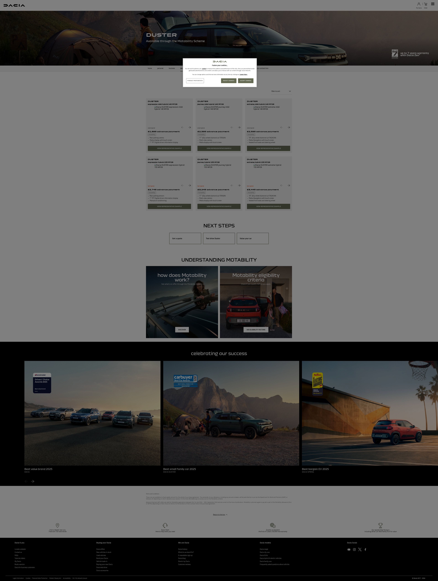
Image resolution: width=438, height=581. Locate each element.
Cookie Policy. (243, 74)
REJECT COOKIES (228, 81)
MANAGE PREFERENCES (195, 81)
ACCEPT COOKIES (245, 81)
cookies (204, 69)
